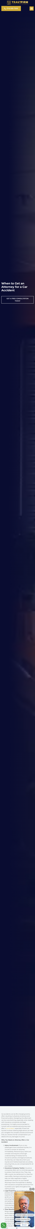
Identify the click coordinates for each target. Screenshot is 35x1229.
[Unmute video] (24, 1206)
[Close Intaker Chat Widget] (33, 1189)
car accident (10, 1128)
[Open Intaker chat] (17, 1228)
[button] (32, 8)
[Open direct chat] (30, 1189)
